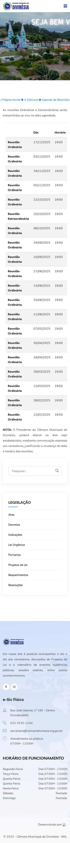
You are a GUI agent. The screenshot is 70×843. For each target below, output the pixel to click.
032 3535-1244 (21, 723)
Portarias (14, 555)
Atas (11, 514)
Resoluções (15, 585)
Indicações (15, 534)
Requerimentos (18, 575)
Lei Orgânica (16, 545)
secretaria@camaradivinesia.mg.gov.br (36, 731)
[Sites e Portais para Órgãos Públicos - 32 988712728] (64, 824)
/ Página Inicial (10, 99)
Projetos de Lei (17, 565)
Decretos (14, 524)
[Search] (57, 470)
